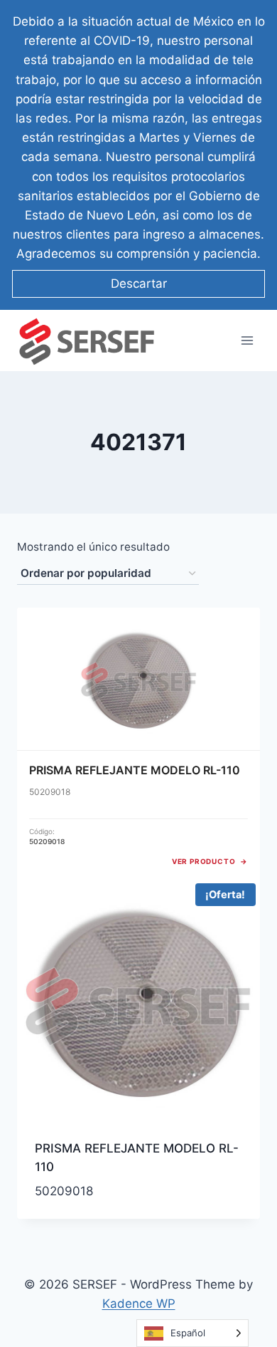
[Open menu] (247, 341)
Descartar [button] (139, 283)
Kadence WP (138, 1303)
